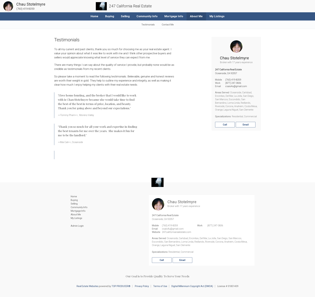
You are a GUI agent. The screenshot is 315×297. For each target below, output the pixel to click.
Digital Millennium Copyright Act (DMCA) (192, 286)
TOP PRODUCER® (121, 286)
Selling (125, 16)
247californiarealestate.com (176, 232)
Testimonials (148, 24)
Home (94, 16)
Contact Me (168, 24)
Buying (109, 16)
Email (246, 124)
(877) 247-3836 (233, 83)
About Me (196, 16)
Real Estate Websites (87, 286)
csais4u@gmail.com (236, 86)
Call (225, 124)
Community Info (147, 16)
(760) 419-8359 (233, 79)
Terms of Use (160, 286)
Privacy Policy (142, 286)
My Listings (217, 16)
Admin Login (77, 226)
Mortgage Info (173, 16)
